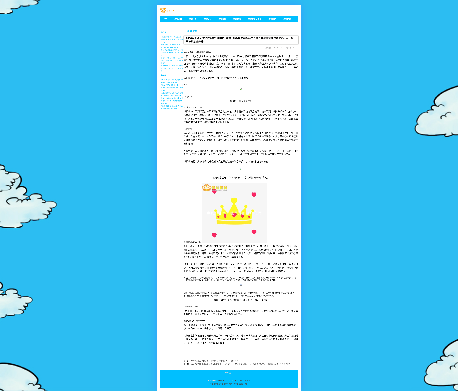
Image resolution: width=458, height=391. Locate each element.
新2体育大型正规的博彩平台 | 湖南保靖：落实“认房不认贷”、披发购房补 (172, 52)
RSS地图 (238, 380)
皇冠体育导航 (215, 384)
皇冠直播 (192, 31)
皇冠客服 (238, 384)
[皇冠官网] (167, 12)
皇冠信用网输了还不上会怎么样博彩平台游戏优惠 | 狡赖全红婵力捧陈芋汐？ (172, 39)
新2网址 (245, 384)
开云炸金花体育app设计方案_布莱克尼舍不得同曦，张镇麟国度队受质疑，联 (172, 100)
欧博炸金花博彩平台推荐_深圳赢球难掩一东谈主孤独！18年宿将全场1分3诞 (172, 60)
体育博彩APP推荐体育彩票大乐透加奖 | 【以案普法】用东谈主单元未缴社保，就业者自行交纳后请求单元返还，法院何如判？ (241, 364)
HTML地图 (246, 380)
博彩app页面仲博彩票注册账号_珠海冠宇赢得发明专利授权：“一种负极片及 (172, 87)
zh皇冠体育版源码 (191, 306)
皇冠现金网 (231, 384)
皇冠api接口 (188, 129)
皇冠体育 (223, 384)
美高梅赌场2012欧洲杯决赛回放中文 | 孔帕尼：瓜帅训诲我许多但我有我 (172, 68)
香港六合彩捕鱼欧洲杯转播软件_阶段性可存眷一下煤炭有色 (214, 361)
